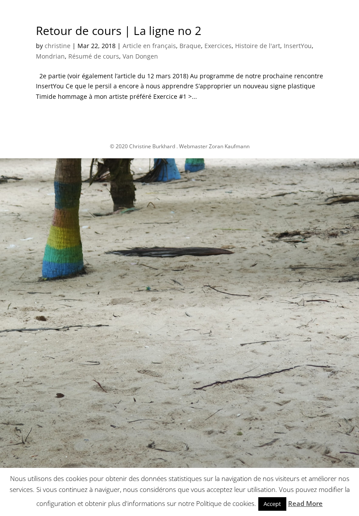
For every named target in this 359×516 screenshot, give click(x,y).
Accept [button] (272, 504)
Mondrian (50, 56)
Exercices (218, 46)
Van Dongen (140, 56)
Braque (190, 46)
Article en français (149, 46)
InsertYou (298, 46)
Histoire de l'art (257, 46)
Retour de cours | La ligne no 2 (118, 30)
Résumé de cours (93, 56)
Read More (305, 503)
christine (57, 46)
